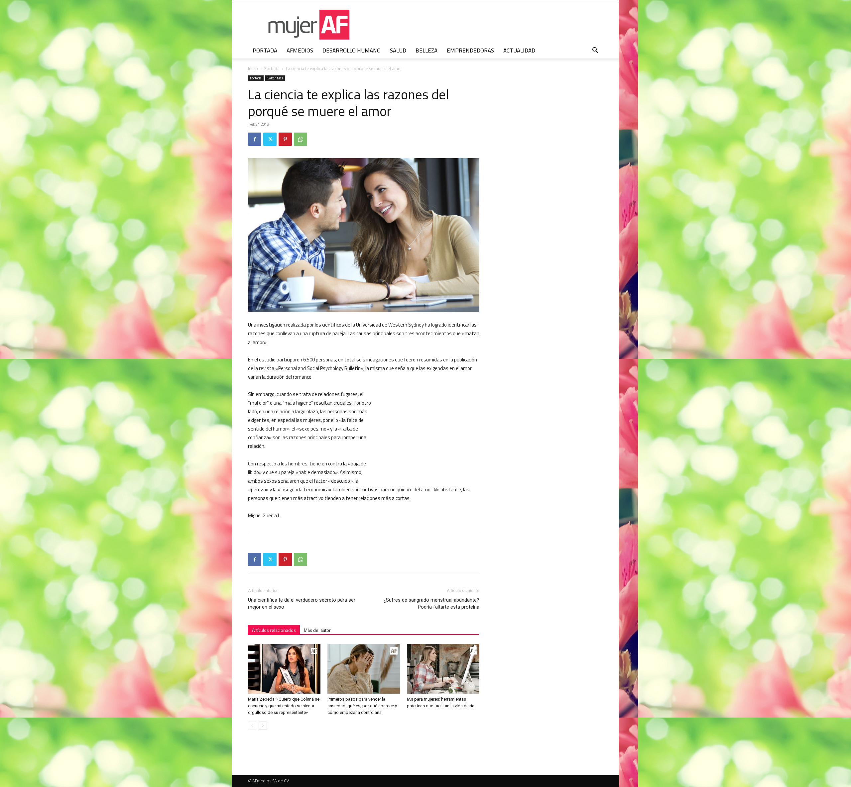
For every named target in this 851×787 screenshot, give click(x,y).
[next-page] (263, 726)
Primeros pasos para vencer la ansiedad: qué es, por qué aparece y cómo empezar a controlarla (362, 706)
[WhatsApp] (300, 139)
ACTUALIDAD (519, 50)
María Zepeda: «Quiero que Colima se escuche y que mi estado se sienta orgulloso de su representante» (283, 706)
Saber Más (275, 78)
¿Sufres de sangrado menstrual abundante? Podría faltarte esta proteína (431, 603)
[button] (595, 51)
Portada (272, 68)
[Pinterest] (285, 139)
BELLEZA (426, 50)
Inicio (253, 68)
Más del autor (317, 630)
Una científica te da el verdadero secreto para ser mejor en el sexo (301, 603)
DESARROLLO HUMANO (351, 50)
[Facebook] (254, 139)
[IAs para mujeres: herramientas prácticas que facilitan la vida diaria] (443, 669)
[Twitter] (270, 139)
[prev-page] (252, 726)
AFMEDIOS (300, 50)
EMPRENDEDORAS (470, 50)
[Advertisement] (429, 433)
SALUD (398, 50)
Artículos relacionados (274, 630)
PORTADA (265, 50)
